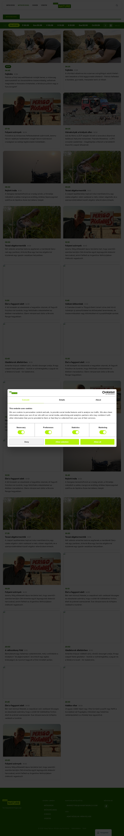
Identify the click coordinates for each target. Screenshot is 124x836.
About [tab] (98, 400)
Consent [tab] (25, 400)
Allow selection (62, 442)
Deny (26, 442)
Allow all (97, 442)
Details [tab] (62, 400)
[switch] (48, 432)
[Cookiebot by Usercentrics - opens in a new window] (104, 393)
